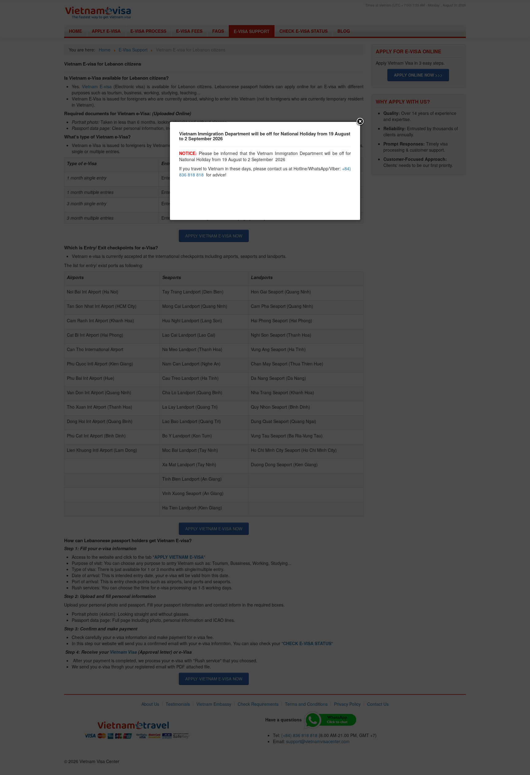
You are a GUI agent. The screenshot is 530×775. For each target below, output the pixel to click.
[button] (360, 122)
